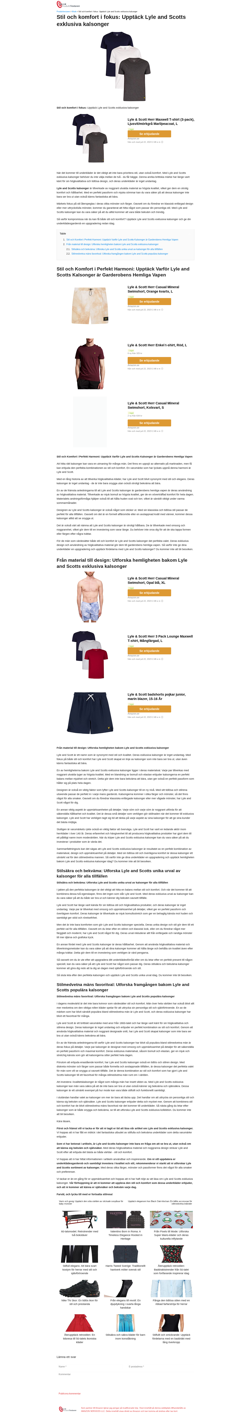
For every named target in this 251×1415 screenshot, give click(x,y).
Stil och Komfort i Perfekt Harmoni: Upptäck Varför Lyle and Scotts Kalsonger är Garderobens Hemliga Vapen (122, 239)
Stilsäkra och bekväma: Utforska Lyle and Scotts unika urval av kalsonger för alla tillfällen (117, 249)
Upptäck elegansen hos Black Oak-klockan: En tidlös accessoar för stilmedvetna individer (160, 1202)
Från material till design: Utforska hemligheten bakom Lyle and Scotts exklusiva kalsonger (112, 244)
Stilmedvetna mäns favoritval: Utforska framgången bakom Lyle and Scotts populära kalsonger (119, 253)
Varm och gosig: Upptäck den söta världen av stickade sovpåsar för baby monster (91, 1202)
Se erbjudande (149, 133)
